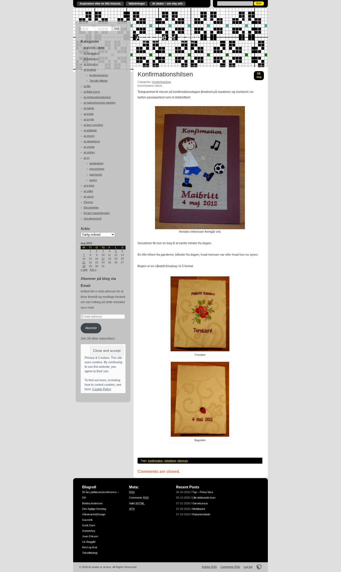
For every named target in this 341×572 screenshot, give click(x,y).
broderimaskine (98, 75)
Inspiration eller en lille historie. (100, 3)
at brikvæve (91, 64)
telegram (182, 460)
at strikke (89, 152)
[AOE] (257, 566)
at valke (88, 191)
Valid (137, 503)
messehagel (96, 168)
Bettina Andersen (92, 503)
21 (83, 262)
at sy (87, 157)
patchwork (95, 174)
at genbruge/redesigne (97, 97)
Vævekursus (200, 503)
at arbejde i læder (94, 47)
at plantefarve (92, 141)
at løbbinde (90, 130)
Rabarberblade (201, 514)
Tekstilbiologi (89, 552)
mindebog (170, 460)
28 (83, 266)
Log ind (248, 566)
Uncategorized (92, 218)
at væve (89, 196)
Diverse (88, 201)
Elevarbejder (91, 207)
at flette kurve (92, 91)
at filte (87, 86)
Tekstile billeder (98, 80)
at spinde (89, 146)
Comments (139, 497)
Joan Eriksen (90, 536)
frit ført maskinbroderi (97, 212)
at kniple (89, 113)
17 (103, 258)
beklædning (96, 163)
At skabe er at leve (168, 37)
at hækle (89, 108)
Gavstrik (87, 519)
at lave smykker (93, 124)
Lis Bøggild (88, 541)
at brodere (90, 69)
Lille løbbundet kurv (204, 497)
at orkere (89, 135)
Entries (209, 566)
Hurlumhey (88, 530)
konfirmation (155, 460)
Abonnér (91, 328)
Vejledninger (137, 3)
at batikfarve (91, 58)
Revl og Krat (89, 547)
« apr (84, 269)
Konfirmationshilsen (165, 74)
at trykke (89, 185)
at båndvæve (92, 53)
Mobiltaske (198, 508)
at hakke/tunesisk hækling (99, 102)
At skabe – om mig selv (167, 3)
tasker (93, 180)
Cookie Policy (101, 389)
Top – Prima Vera (202, 492)
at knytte (89, 119)
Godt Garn (88, 525)
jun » (93, 269)
